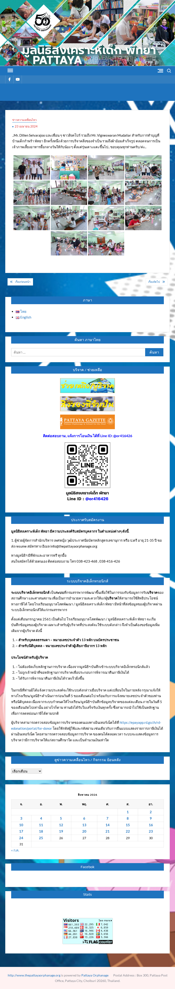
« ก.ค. (15, 850)
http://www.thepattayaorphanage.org (34, 975)
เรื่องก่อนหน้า (23, 281)
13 (84, 825)
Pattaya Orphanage (94, 975)
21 (108, 831)
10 (21, 825)
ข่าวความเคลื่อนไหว (24, 120)
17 (21, 831)
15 (128, 825)
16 (151, 825)
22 (128, 831)
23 (151, 831)
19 (61, 831)
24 (21, 838)
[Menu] (9, 70)
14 (108, 825)
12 (61, 825)
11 (41, 825)
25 (41, 838)
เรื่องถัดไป (154, 281)
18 (41, 831)
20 (84, 831)
